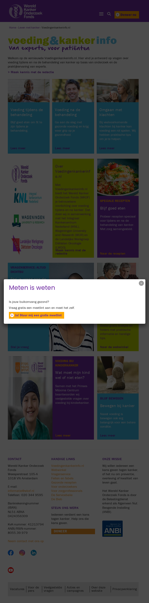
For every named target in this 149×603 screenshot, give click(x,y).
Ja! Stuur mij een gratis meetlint (38, 315)
